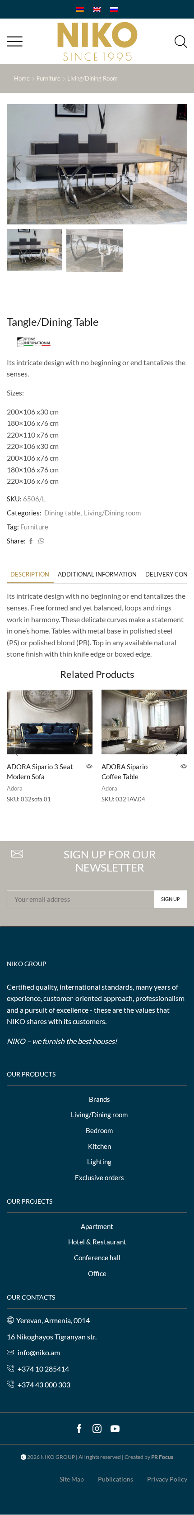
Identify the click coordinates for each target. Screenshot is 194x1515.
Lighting (99, 1162)
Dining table (62, 513)
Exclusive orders (99, 1177)
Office (97, 1273)
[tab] (30, 574)
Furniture (48, 78)
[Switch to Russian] (114, 9)
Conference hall (97, 1257)
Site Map (72, 1479)
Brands (99, 1099)
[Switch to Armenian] (79, 9)
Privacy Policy (167, 1479)
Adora (15, 788)
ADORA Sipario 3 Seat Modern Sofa (40, 771)
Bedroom (99, 1130)
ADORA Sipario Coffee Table (125, 771)
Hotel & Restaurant (97, 1242)
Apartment (97, 1226)
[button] (18, 166)
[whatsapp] (40, 541)
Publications (115, 1479)
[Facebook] (31, 541)
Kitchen (99, 1146)
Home (22, 78)
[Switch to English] (97, 9)
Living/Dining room (92, 78)
